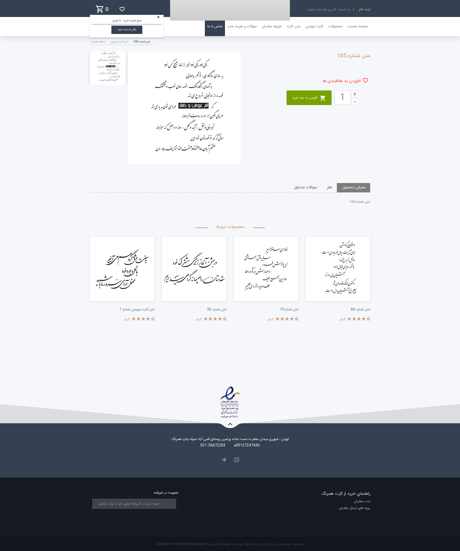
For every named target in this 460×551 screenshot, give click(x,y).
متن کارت (294, 26)
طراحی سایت (258, 544)
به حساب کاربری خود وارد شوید (328, 9)
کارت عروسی (314, 26)
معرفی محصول (353, 187)
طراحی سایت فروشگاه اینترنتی (228, 544)
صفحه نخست (357, 26)
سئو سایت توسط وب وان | (286, 544)
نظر (329, 187)
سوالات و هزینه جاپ (242, 26)
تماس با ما (215, 26)
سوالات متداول (305, 187)
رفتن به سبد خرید (126, 29)
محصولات (335, 26)
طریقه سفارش (272, 26)
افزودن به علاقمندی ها (341, 81)
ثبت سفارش (362, 501)
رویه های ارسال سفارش (354, 508)
